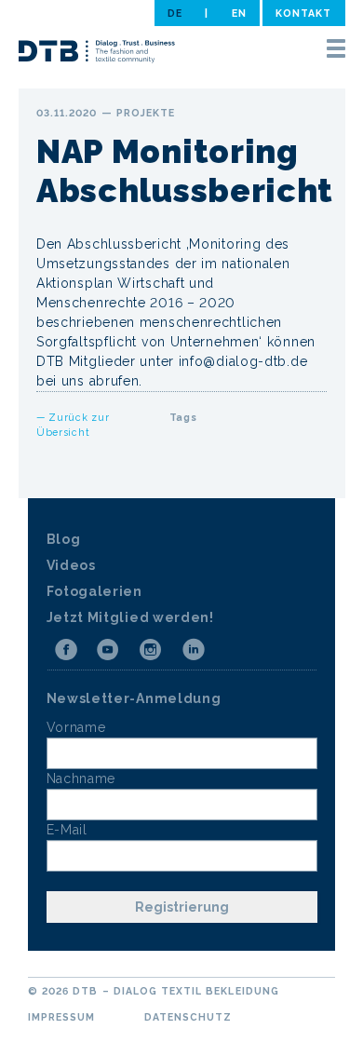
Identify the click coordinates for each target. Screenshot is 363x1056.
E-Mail (67, 829)
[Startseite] (97, 54)
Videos (71, 565)
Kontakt (303, 13)
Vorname (76, 727)
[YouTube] (108, 650)
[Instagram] (150, 650)
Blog (64, 539)
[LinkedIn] (193, 650)
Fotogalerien (94, 591)
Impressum (61, 1016)
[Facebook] (66, 650)
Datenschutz (188, 1016)
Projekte (145, 112)
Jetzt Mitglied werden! (130, 617)
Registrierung (182, 907)
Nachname (81, 778)
